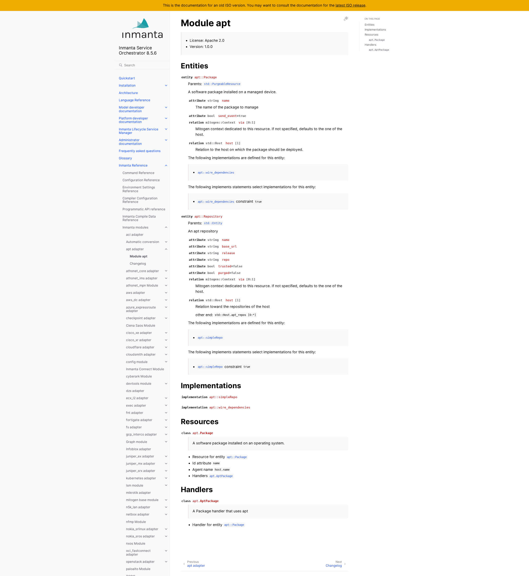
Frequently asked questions (140, 151)
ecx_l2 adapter (137, 398)
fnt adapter (134, 413)
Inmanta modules (135, 227)
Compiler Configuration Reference (140, 200)
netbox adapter (137, 514)
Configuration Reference (141, 180)
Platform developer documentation (133, 120)
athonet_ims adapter (141, 278)
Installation (127, 85)
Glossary (125, 158)
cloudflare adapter (140, 347)
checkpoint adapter (141, 318)
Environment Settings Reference (139, 189)
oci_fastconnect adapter (138, 552)
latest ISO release (350, 5)
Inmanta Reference (133, 165)
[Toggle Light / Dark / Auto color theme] (346, 18)
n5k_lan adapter (138, 507)
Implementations (375, 29)
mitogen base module (142, 500)
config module (137, 362)
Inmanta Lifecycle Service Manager (138, 131)
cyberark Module (139, 376)
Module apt (138, 256)
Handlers (370, 44)
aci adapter (134, 235)
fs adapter (134, 427)
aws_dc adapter (138, 300)
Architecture (128, 93)
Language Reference (134, 100)
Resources (371, 34)
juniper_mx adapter (140, 463)
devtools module (138, 384)
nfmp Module (136, 522)
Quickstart (127, 78)
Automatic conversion (142, 242)
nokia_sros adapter (140, 536)
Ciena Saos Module (140, 325)
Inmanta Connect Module (145, 369)
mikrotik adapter (138, 493)
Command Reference (138, 173)
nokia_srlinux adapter (142, 529)
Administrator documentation (130, 142)
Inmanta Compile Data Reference (139, 218)
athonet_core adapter (142, 271)
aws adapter (135, 293)
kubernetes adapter (141, 478)
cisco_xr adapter (138, 340)
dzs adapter (135, 391)
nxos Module (135, 543)
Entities (369, 24)
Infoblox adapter (138, 449)
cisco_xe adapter (139, 333)
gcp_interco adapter (141, 434)
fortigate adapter (139, 420)
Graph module (136, 442)
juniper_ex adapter (140, 456)
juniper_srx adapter (140, 471)
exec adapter (136, 405)
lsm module (134, 485)
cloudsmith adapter (141, 354)
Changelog (138, 263)
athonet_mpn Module (142, 285)
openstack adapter (140, 562)
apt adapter (135, 249)
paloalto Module (138, 569)
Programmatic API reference (144, 209)
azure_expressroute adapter (141, 309)
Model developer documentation (131, 109)
